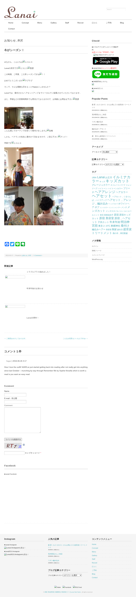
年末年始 (115, 221)
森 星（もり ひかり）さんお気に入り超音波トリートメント (111, 106)
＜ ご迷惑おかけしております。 (15, 338)
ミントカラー (104, 207)
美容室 (109, 229)
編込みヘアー (98, 229)
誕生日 (120, 229)
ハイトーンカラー (115, 188)
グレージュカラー (101, 185)
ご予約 (109, 23)
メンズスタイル (112, 211)
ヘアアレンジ (105, 192)
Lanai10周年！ (33, 318)
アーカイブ (96, 152)
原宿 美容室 (106, 218)
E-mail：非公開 (10, 398)
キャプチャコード (32, 453)
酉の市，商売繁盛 (120, 233)
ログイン (95, 246)
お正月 (108, 177)
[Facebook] (68, 587)
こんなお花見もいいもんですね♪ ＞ (75, 338)
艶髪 (114, 229)
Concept (25, 23)
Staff (67, 23)
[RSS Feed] (77, 587)
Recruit (80, 23)
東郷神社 (115, 225)
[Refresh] (23, 444)
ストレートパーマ (117, 185)
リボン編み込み (97, 122)
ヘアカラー (122, 192)
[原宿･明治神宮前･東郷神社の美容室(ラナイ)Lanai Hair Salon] (20, 8)
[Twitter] (58, 587)
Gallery (54, 23)
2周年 (94, 177)
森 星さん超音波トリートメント (104, 136)
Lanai (101, 177)
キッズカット (117, 181)
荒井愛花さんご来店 (99, 114)
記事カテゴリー (98, 164)
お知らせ (10, 40)
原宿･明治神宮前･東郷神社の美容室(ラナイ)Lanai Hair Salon (63, 592)
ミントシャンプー (115, 207)
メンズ (124, 207)
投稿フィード (96, 251)
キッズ (102, 181)
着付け (125, 225)
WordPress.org (97, 259)
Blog (122, 23)
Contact (11, 29)
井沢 (20, 40)
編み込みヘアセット (99, 129)
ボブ (97, 207)
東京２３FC (104, 226)
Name (6, 391)
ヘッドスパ (113, 204)
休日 (102, 215)
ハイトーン (102, 188)
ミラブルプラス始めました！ (39, 272)
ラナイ (121, 211)
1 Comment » (37, 255)
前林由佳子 (108, 215)
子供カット (103, 222)
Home (10, 23)
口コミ (94, 23)
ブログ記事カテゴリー (55, 575)
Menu (39, 23)
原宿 (116, 214)
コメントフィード (98, 255)
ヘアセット (102, 196)
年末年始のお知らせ (35, 288)
